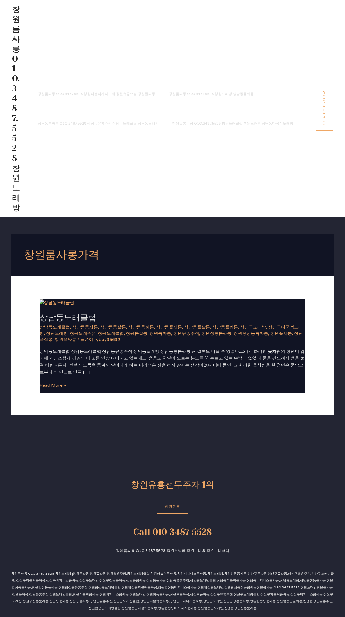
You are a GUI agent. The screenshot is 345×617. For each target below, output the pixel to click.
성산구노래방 (253, 327)
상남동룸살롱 (113, 327)
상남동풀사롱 (169, 327)
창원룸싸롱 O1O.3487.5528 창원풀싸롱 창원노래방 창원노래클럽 (172, 550)
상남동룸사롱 (85, 327)
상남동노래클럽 (68, 317)
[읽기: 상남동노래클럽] (57, 302)
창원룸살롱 (136, 333)
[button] (324, 109)
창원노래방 (57, 333)
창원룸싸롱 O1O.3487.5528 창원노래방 (16, 108)
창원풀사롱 (281, 333)
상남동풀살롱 (197, 327)
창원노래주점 (83, 333)
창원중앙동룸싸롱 (251, 333)
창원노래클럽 (111, 333)
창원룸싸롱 (160, 333)
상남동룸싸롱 (141, 327)
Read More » (53, 385)
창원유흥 (172, 507)
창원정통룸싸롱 (216, 333)
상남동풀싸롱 (225, 327)
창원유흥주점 (186, 333)
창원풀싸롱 (65, 339)
